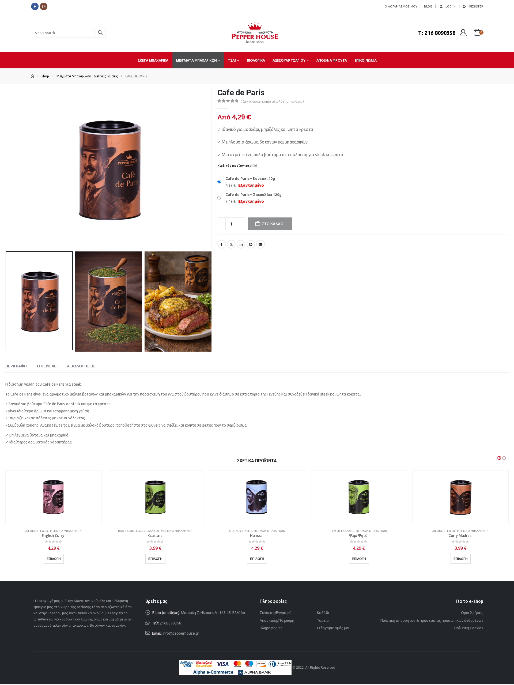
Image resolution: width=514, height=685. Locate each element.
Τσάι (232, 60)
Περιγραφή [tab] (16, 366)
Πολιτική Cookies (468, 628)
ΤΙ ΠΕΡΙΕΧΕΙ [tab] (47, 366)
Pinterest (251, 244)
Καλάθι (323, 613)
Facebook (221, 244)
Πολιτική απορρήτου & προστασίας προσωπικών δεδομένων (431, 620)
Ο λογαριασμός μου (333, 628)
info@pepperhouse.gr (180, 633)
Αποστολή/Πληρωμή (277, 620)
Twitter (231, 244)
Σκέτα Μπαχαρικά (153, 60)
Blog (428, 6)
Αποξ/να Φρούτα (331, 60)
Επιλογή (54, 558)
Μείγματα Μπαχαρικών (196, 60)
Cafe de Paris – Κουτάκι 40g (250, 178)
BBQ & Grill (126, 530)
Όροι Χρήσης (472, 613)
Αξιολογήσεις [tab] (81, 366)
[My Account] (463, 32)
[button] (7, 168)
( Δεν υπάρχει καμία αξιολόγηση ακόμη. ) (272, 101)
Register (476, 6)
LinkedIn (241, 244)
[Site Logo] (255, 32)
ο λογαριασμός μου (401, 6)
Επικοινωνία (366, 60)
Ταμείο (323, 620)
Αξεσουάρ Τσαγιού (289, 60)
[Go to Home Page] (32, 76)
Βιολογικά (256, 60)
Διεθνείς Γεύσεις (37, 530)
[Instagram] (43, 6)
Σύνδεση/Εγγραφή (276, 613)
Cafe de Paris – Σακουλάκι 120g (253, 195)
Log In (451, 6)
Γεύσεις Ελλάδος (148, 530)
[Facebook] (35, 6)
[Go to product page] (53, 497)
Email (260, 244)
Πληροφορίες (271, 628)
